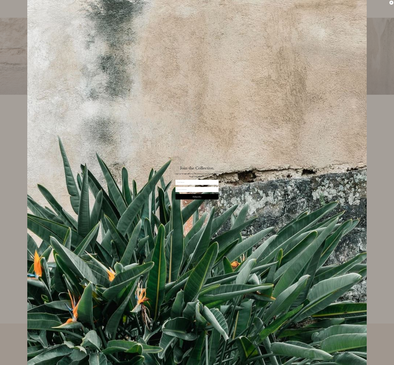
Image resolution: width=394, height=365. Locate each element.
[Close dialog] (391, 2)
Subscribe (197, 196)
